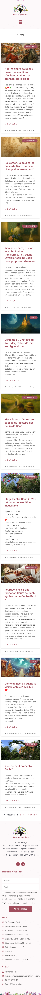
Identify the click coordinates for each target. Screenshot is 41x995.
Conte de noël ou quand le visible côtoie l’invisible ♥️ (20, 687)
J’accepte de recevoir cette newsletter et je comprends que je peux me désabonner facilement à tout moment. (19, 895)
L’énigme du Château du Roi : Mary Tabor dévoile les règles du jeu (19, 343)
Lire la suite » (12, 124)
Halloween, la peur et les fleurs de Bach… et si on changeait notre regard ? (20, 166)
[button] (20, 22)
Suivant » (32, 815)
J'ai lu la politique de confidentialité (19, 903)
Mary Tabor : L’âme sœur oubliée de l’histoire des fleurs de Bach (20, 422)
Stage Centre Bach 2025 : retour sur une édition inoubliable (20, 502)
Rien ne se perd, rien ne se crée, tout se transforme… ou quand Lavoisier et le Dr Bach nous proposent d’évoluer (20, 255)
